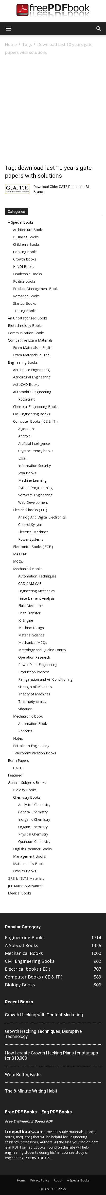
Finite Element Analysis (36, 598)
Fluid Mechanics (31, 605)
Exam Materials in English (33, 347)
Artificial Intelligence (34, 443)
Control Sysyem (30, 524)
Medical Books (20, 893)
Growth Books (24, 259)
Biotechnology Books (25, 325)
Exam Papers (18, 760)
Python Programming (35, 487)
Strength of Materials (35, 686)
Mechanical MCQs (32, 642)
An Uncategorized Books (28, 318)
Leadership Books (27, 274)
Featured (15, 775)
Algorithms (26, 428)
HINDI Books (23, 266)
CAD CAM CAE (29, 583)
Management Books (29, 856)
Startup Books (24, 303)
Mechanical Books (27, 568)
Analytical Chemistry (34, 804)
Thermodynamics (32, 701)
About (58, 1180)
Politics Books (24, 281)
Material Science (31, 635)
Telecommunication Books (34, 753)
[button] (8, 28)
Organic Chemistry (33, 826)
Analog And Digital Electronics (42, 517)
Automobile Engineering (32, 391)
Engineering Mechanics (36, 591)
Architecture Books (28, 229)
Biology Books (24, 790)
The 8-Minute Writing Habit (31, 1091)
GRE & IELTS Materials (26, 878)
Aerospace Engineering (31, 369)
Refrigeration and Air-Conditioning (45, 679)
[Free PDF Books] (53, 11)
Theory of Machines (34, 694)
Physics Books (24, 871)
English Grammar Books (32, 849)
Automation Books (33, 723)
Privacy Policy (39, 1180)
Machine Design (31, 627)
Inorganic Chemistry (34, 819)
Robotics (25, 731)
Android (24, 436)
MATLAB (20, 554)
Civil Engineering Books (31, 414)
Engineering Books (23, 362)
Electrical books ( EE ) (30, 509)
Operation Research (34, 657)
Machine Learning (32, 480)
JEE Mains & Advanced (26, 885)
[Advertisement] (53, 111)
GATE (17, 767)
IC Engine (25, 620)
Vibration (25, 708)
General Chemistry (33, 812)
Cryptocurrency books (35, 450)
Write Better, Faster (23, 1074)
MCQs (18, 561)
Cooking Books (25, 251)
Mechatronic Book (28, 716)
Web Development (33, 502)
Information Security (34, 465)
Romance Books (26, 296)
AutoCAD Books (26, 384)
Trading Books (24, 310)
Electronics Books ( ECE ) (33, 546)
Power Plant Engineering (37, 664)
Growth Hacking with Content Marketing (44, 1014)
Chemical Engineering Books (35, 406)
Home (11, 44)
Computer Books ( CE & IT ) (35, 421)
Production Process (34, 672)
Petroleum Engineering (31, 745)
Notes (18, 738)
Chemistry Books (26, 797)
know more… (39, 1157)
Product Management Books (36, 288)
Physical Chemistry (33, 834)
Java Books (27, 473)
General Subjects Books (27, 782)
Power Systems (30, 539)
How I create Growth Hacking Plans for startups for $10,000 (51, 1055)
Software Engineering (35, 495)
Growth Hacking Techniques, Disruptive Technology (43, 1034)
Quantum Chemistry (34, 841)
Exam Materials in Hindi (31, 355)
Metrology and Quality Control (42, 650)
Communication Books (26, 333)
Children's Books (26, 244)
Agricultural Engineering (31, 377)
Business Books (26, 237)
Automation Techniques (37, 576)
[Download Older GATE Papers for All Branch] (17, 189)
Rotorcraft (26, 399)
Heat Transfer (29, 613)
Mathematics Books (29, 863)
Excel (22, 458)
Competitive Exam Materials (30, 340)
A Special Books (21, 222)
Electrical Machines (33, 532)
